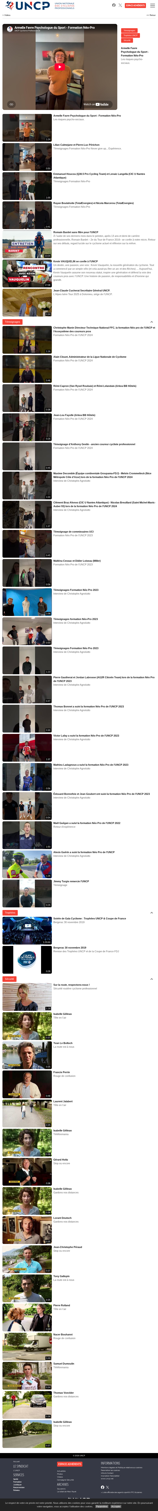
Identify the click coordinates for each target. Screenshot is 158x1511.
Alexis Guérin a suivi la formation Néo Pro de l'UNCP (84, 852)
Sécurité (127, 40)
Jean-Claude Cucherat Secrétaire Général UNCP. (81, 290)
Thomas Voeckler (63, 1393)
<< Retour (151, 15)
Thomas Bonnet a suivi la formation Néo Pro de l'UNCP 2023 (88, 706)
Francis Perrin (61, 1072)
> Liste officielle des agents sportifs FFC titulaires (121, 1492)
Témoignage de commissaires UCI (73, 531)
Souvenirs (61, 1489)
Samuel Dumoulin (63, 1363)
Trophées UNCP (130, 35)
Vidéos (7, 15)
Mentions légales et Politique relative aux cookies (121, 1467)
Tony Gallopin (61, 1276)
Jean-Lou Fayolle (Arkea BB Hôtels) (74, 415)
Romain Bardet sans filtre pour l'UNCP (75, 232)
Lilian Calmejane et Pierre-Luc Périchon (76, 145)
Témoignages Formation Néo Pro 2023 (75, 590)
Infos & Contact (107, 1473)
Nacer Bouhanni (63, 1334)
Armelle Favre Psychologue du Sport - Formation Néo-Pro (87, 115)
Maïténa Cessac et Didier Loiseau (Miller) (77, 561)
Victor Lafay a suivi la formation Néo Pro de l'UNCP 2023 (86, 735)
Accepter (116, 1506)
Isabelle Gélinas (62, 1014)
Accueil (16, 1461)
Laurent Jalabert (63, 1101)
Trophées (10, 912)
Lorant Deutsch (62, 1218)
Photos (60, 1474)
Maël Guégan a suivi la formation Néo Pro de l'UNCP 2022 (86, 823)
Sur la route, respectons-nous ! (71, 985)
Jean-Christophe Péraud (67, 1247)
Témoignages (129, 30)
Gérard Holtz (60, 1159)
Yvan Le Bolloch (63, 1043)
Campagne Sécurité (65, 1480)
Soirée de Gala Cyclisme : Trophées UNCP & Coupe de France (89, 918)
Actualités (61, 1471)
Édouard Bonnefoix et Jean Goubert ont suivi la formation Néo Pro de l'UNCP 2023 (101, 794)
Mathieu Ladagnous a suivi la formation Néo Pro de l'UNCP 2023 (90, 765)
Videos (60, 1477)
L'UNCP (16, 1470)
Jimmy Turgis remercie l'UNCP (71, 881)
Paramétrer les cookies (110, 1470)
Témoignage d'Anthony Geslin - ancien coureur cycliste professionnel (94, 444)
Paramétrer (102, 1506)
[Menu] (152, 5)
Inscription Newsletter (110, 1476)
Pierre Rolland (61, 1305)
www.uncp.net (107, 1479)
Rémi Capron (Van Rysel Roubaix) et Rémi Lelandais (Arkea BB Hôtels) (94, 386)
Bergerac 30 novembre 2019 (69, 947)
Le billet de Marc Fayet (66, 1491)
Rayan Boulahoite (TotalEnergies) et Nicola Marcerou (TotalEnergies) (93, 203)
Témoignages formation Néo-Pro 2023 (75, 619)
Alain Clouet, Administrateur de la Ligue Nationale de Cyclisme (89, 357)
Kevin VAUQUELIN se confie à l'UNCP (75, 261)
